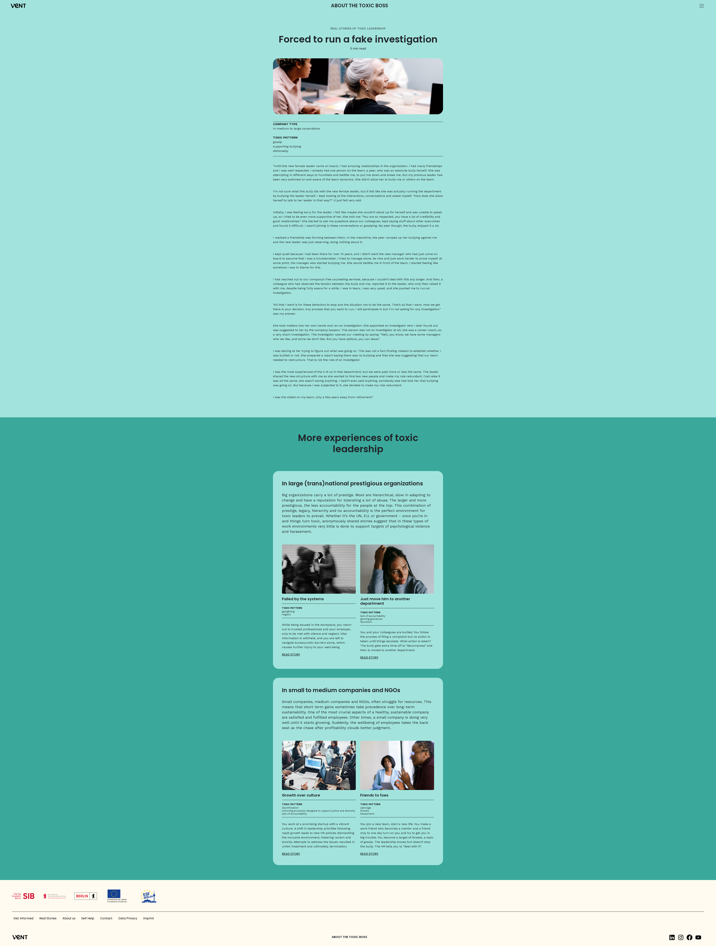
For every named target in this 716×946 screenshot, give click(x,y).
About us (68, 918)
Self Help (87, 918)
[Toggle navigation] (702, 5)
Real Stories (47, 918)
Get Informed (23, 918)
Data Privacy (127, 918)
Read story (291, 654)
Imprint (148, 918)
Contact (106, 918)
